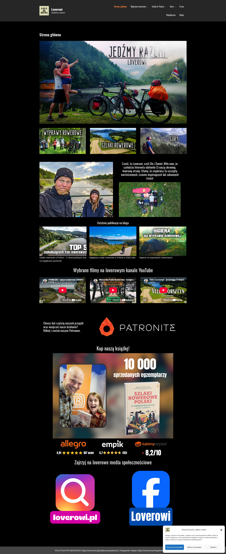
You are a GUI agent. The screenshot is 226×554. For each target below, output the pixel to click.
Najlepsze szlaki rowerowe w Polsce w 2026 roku (112, 257)
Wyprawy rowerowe (138, 6)
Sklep (181, 14)
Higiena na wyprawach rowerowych (155, 257)
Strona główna (120, 6)
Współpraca (171, 14)
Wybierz (213, 547)
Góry (172, 6)
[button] (221, 530)
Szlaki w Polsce (158, 6)
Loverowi (57, 9)
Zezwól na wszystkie (175, 547)
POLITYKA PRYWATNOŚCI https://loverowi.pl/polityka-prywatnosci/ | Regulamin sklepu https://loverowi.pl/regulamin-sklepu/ (113, 550)
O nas (181, 6)
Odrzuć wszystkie (194, 547)
